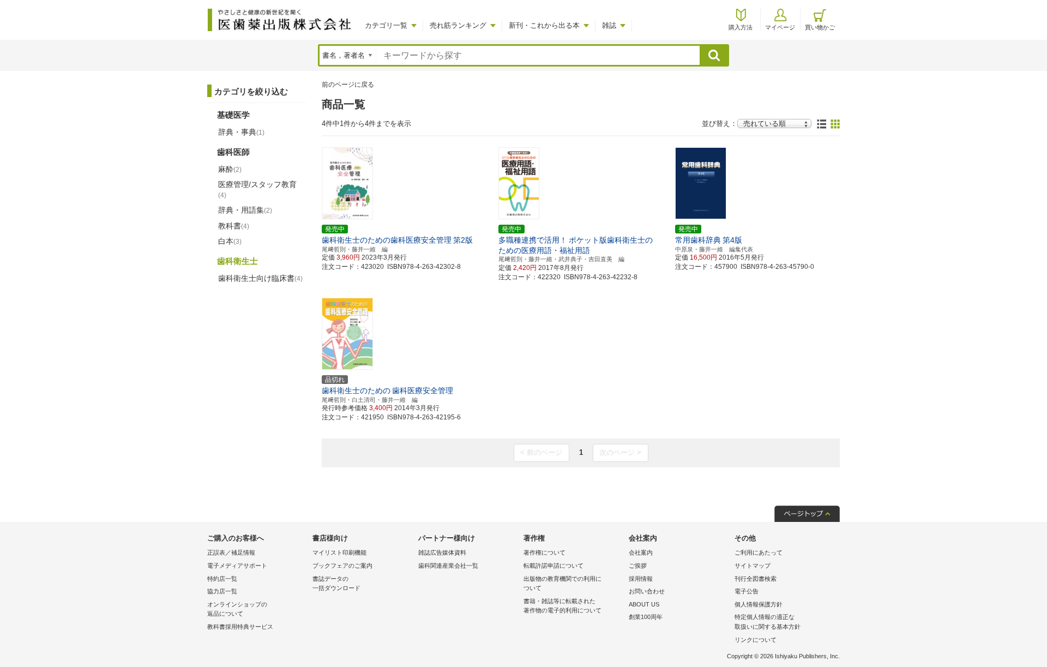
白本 (230, 241)
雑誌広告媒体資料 (442, 552)
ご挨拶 (638, 565)
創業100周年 (646, 617)
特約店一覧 (222, 578)
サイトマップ (753, 565)
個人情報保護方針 (759, 604)
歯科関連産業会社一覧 (448, 565)
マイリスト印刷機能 (339, 552)
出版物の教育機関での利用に (562, 583)
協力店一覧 (222, 591)
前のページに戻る (348, 84)
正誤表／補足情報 (231, 552)
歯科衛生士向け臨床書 (260, 278)
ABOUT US (644, 604)
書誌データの (336, 583)
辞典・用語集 (245, 210)
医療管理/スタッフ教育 (257, 189)
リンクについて (756, 639)
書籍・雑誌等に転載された (562, 606)
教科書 (233, 225)
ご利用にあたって (759, 552)
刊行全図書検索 (756, 578)
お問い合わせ (647, 591)
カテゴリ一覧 (386, 25)
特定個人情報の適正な (768, 622)
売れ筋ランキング (458, 25)
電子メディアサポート (237, 565)
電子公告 (747, 591)
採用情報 (641, 578)
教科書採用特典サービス (240, 626)
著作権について (544, 552)
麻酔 (230, 169)
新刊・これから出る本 (544, 25)
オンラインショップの (237, 609)
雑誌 (609, 25)
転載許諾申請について (553, 565)
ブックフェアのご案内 (342, 565)
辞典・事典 (241, 132)
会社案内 (641, 552)
